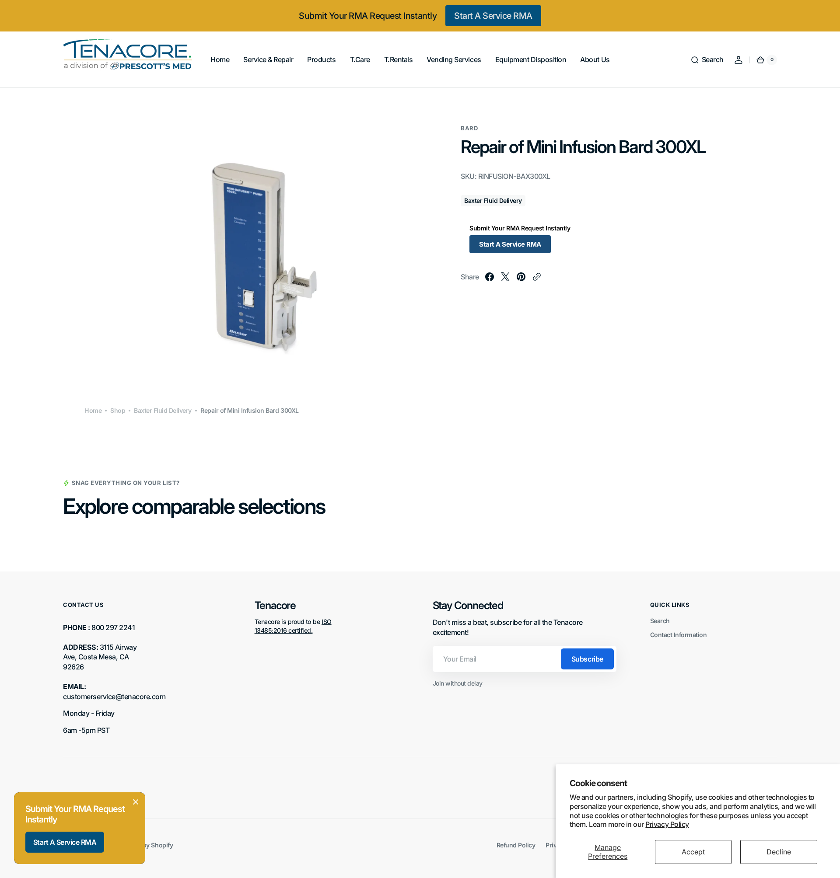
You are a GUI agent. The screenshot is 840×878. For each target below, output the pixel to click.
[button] (707, 60)
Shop (117, 410)
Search (660, 620)
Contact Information (678, 634)
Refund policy (516, 845)
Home (93, 410)
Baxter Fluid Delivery (163, 410)
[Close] (135, 802)
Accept (693, 851)
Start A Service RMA (493, 15)
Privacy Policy (667, 824)
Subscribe (587, 659)
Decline (778, 851)
